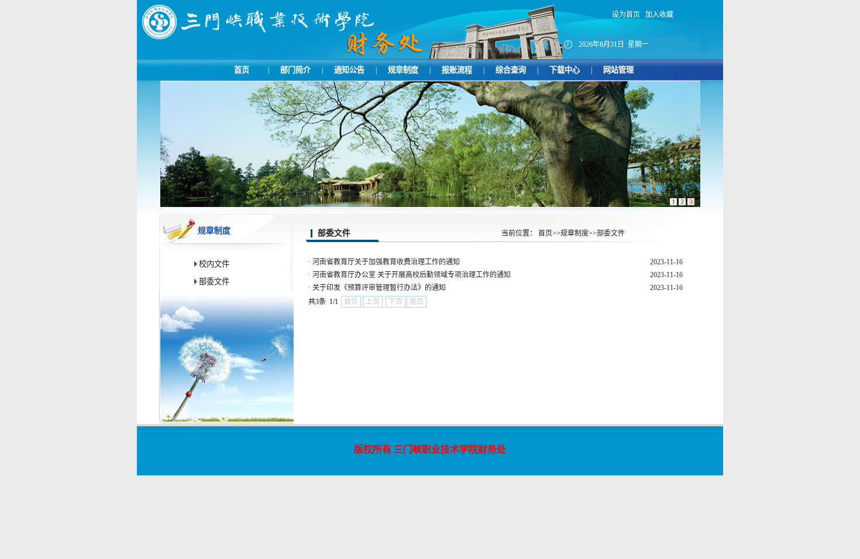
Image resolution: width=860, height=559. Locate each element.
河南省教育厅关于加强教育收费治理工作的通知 (386, 262)
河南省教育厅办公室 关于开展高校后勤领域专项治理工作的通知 (411, 275)
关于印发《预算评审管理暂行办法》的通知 (379, 288)
